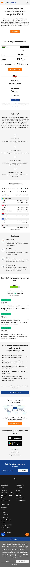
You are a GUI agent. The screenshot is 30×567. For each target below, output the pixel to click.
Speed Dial (9, 249)
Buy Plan (15, 100)
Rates (4, 512)
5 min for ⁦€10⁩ (24, 216)
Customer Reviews (6, 500)
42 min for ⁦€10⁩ (24, 209)
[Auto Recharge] (3, 266)
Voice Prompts (10, 258)
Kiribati (6, 214)
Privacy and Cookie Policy (7, 492)
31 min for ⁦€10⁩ (24, 221)
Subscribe (23, 471)
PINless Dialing (10, 240)
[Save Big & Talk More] (15, 410)
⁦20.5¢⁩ (18, 207)
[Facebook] (15, 479)
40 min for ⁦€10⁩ (24, 202)
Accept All (22, 561)
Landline (4, 201)
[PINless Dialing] (3, 241)
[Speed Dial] (3, 250)
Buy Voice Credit (15, 69)
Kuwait (6, 225)
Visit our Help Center (15, 392)
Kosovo (7, 219)
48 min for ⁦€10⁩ (24, 207)
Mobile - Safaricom (6, 211)
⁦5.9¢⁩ (18, 201)
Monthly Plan (6, 514)
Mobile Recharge (5, 527)
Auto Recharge (10, 265)
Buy (3, 509)
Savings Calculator (7, 525)
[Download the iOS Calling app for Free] (15, 438)
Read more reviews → (15, 295)
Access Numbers (7, 519)
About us (3, 497)
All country (4, 216)
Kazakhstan (8, 198)
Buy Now (15, 31)
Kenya (6, 205)
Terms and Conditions (6, 495)
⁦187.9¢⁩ (17, 216)
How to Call (5, 517)
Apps (4, 522)
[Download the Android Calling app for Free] (15, 443)
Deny (7, 561)
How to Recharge (7, 532)
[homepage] (13, 2)
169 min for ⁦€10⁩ (24, 201)
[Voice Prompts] (3, 259)
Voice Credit (4, 507)
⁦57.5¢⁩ (18, 222)
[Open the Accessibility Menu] (3, 534)
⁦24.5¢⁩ (18, 202)
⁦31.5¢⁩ (18, 221)
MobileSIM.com (20, 498)
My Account (4, 490)
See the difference (15, 423)
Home (2, 487)
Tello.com (18, 495)
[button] (28, 2)
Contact (18, 490)
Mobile (3, 202)
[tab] (2, 188)
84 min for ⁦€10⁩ (24, 211)
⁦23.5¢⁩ (18, 209)
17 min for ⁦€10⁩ (24, 222)
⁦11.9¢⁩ (18, 211)
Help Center (19, 487)
